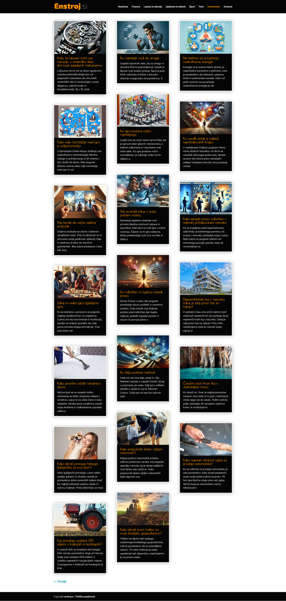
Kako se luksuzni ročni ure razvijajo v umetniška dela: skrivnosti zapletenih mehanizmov (79, 61)
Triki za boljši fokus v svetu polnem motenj (138, 213)
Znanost (228, 6)
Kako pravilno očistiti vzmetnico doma (79, 385)
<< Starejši (60, 581)
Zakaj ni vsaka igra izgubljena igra (77, 304)
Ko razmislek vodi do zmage (139, 58)
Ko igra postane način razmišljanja (135, 132)
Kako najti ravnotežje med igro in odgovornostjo (78, 144)
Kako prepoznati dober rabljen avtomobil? (141, 451)
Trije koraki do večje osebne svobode (76, 224)
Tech (201, 6)
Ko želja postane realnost (137, 372)
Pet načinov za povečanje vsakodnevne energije (201, 59)
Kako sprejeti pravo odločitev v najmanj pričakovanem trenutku (204, 220)
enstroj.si (69, 596)
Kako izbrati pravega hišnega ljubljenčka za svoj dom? (77, 465)
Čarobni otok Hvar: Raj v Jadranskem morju (200, 385)
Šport (192, 6)
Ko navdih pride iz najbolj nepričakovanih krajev (201, 140)
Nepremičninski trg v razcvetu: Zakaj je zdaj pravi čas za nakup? (204, 302)
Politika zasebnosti (85, 596)
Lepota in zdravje (153, 6)
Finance (136, 6)
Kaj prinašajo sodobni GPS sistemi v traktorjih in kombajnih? (79, 542)
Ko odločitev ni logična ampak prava (141, 293)
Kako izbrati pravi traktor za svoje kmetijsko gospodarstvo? (141, 531)
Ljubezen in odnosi (176, 6)
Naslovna (123, 6)
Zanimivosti (213, 6)
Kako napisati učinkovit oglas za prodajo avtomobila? (205, 462)
